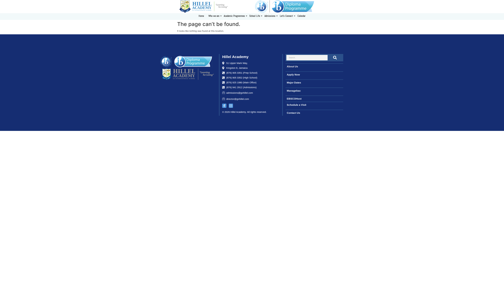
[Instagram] (231, 106)
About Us (292, 66)
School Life (254, 16)
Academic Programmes (234, 16)
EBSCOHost (294, 98)
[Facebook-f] (224, 106)
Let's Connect (286, 16)
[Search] (335, 57)
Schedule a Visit (296, 105)
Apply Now (293, 74)
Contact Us (293, 112)
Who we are (213, 16)
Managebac (294, 90)
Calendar (301, 16)
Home (201, 16)
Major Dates (294, 82)
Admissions (269, 16)
